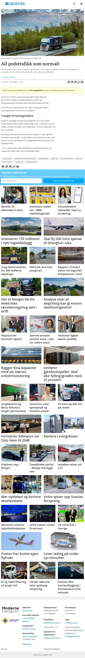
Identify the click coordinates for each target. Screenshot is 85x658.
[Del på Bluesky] (82, 82)
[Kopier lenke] (78, 82)
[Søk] (74, 3)
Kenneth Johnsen (29, 628)
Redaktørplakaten (72, 636)
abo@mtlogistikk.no (52, 638)
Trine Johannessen (29, 636)
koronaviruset (67, 159)
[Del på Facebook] (68, 82)
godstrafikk (7, 162)
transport (19, 162)
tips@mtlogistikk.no (52, 622)
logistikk (54, 159)
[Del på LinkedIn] (72, 82)
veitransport (31, 162)
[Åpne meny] (81, 4)
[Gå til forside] (35, 3)
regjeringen (43, 159)
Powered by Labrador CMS (42, 655)
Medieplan (26, 644)
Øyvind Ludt (27, 610)
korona (78, 159)
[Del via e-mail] (75, 82)
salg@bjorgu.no (71, 622)
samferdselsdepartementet (25, 159)
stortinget (7, 159)
